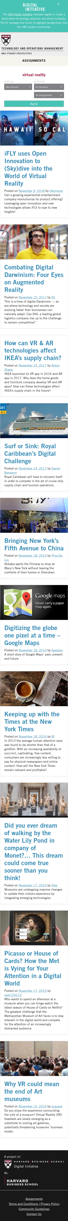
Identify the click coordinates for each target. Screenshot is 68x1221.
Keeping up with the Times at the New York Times (32, 721)
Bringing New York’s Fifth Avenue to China (34, 544)
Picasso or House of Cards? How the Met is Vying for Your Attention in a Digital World (32, 968)
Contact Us (34, 1214)
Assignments (34, 60)
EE (53, 297)
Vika (54, 885)
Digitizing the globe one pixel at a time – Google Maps (32, 635)
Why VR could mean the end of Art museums (31, 1091)
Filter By (39, 81)
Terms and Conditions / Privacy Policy (34, 1204)
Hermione (56, 191)
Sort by (8, 81)
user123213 (13, 995)
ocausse (56, 1106)
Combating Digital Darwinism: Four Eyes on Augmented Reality (33, 278)
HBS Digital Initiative (20, 14)
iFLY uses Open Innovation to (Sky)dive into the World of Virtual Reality (28, 168)
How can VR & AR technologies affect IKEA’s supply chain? (32, 350)
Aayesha (57, 650)
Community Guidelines (34, 1209)
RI (53, 736)
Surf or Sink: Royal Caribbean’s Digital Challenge (30, 453)
